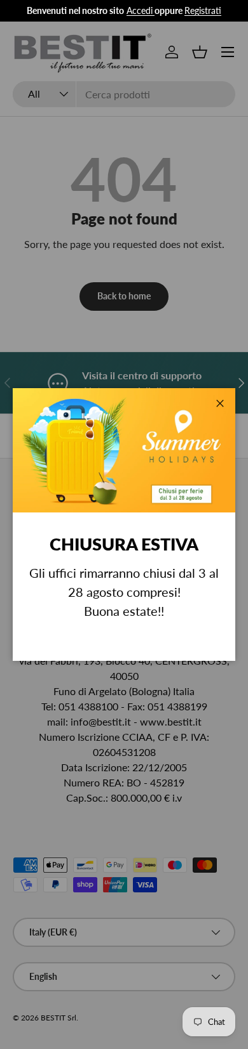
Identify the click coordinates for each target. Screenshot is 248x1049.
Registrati (202, 10)
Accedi (140, 10)
